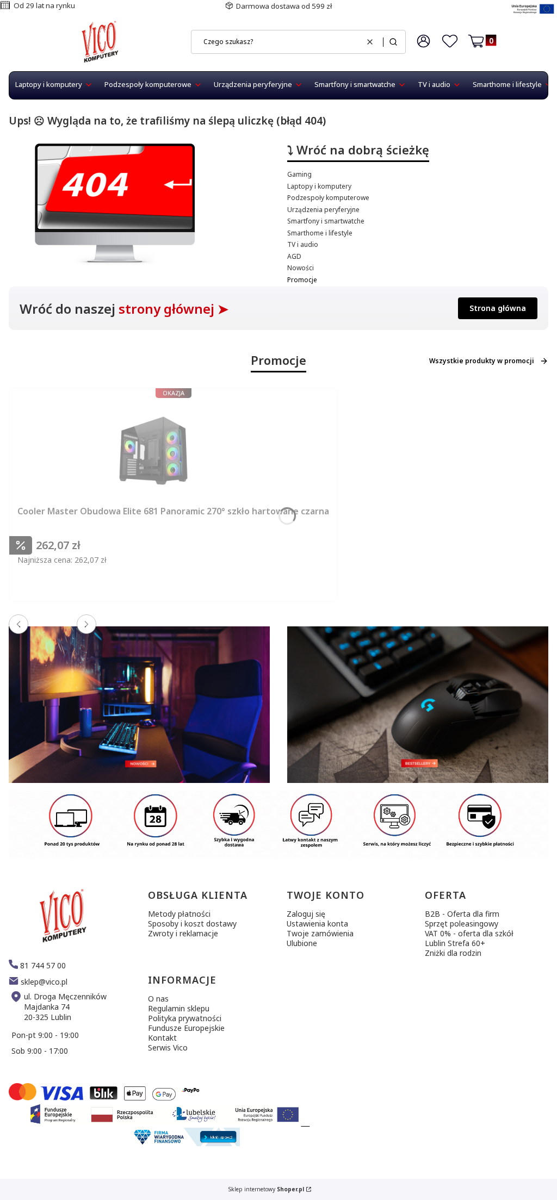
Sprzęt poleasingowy (461, 923)
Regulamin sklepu (178, 1008)
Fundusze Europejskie (186, 1028)
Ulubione (302, 943)
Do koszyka (203, 603)
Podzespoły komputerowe (328, 197)
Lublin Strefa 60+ (455, 943)
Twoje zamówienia (320, 933)
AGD (294, 256)
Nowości (300, 267)
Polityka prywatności (184, 1018)
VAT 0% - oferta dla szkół (469, 933)
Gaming (299, 174)
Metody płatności (179, 914)
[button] (393, 42)
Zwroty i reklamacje (183, 933)
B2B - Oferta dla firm (462, 914)
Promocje (302, 279)
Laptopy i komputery (319, 186)
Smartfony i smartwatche (325, 221)
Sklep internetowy (266, 1189)
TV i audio (302, 244)
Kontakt (162, 1038)
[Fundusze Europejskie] (533, 15)
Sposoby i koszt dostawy (192, 923)
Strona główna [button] (497, 308)
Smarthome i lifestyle (319, 233)
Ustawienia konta (317, 923)
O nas (158, 998)
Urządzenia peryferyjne (323, 209)
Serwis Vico (168, 1047)
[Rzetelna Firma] (185, 1143)
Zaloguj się (306, 914)
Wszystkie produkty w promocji (481, 360)
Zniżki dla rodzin (453, 953)
